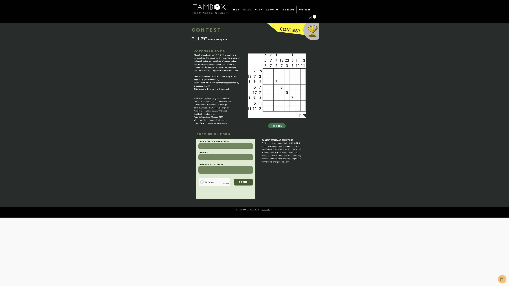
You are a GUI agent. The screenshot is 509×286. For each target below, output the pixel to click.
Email (203, 152)
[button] (312, 17)
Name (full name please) (215, 141)
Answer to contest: (213, 164)
